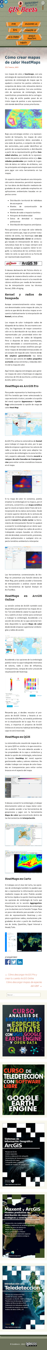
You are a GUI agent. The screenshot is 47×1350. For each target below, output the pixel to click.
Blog (15, 30)
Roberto (23, 43)
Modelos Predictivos (32, 37)
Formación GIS (30, 30)
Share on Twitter (14, 962)
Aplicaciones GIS (31, 24)
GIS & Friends (13, 37)
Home (14, 24)
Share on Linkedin (20, 962)
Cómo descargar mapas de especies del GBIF (24, 983)
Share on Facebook (8, 962)
